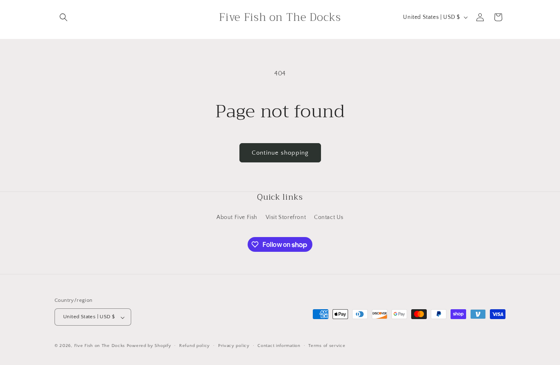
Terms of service (326, 345)
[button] (64, 17)
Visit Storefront (286, 217)
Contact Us (329, 217)
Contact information (278, 345)
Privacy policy (234, 345)
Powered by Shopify (149, 346)
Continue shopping (280, 152)
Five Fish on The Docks (99, 346)
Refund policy (194, 345)
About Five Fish (236, 217)
